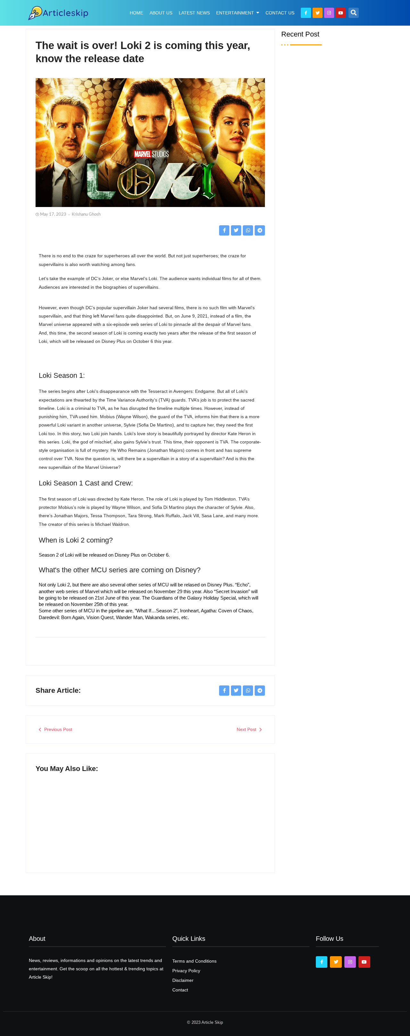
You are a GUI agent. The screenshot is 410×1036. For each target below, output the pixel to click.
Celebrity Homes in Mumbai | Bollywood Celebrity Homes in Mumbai (331, 381)
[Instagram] (329, 13)
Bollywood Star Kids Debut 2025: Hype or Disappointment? (208, 822)
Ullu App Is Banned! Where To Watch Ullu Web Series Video (88, 813)
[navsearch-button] (353, 13)
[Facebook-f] (306, 13)
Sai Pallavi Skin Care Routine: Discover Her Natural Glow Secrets (325, 292)
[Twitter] (318, 13)
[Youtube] (341, 13)
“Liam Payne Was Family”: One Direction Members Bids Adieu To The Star (332, 469)
